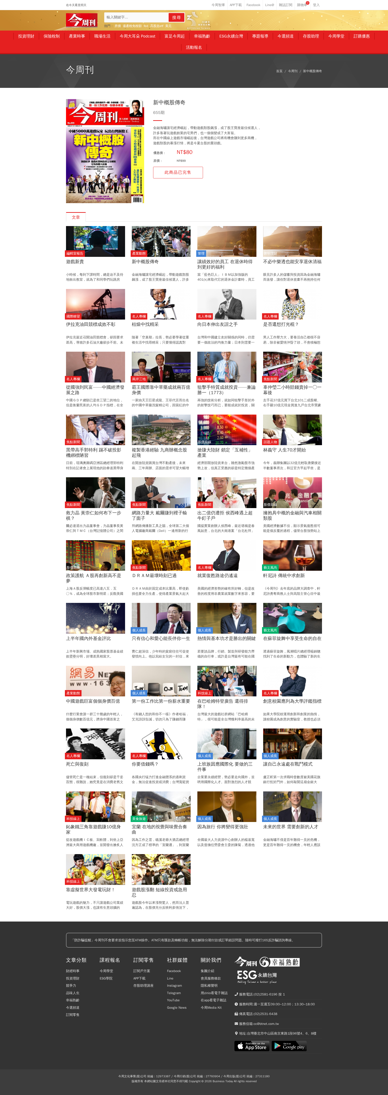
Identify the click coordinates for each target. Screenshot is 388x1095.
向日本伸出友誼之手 (217, 324)
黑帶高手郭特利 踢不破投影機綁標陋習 (93, 452)
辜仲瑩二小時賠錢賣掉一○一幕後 (292, 390)
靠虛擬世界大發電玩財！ (90, 890)
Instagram (174, 986)
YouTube (173, 1000)
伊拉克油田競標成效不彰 (90, 324)
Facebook (174, 971)
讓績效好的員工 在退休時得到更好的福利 (225, 264)
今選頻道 (72, 1008)
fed (146, 26)
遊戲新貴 (75, 261)
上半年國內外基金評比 (88, 638)
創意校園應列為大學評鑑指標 (292, 701)
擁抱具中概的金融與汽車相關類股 (292, 515)
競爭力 (71, 986)
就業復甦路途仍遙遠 (217, 575)
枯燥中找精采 (145, 324)
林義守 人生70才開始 (284, 450)
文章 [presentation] (76, 217)
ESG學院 (106, 978)
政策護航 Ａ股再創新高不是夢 (93, 578)
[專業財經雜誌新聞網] (81, 20)
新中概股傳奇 (312, 71)
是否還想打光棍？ (281, 324)
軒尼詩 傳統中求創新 (284, 575)
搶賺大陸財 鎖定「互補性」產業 (225, 452)
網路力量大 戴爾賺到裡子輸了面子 (159, 515)
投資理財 (72, 978)
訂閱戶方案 (141, 971)
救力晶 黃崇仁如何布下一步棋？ (93, 515)
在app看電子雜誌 (213, 1000)
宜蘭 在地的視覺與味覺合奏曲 (159, 829)
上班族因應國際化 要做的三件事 (225, 767)
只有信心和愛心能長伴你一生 (161, 638)
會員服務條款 (211, 978)
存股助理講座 (143, 986)
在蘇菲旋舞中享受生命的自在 (292, 638)
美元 (168, 26)
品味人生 (72, 993)
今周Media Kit (211, 1008)
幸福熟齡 (72, 1000)
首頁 (279, 71)
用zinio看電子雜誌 (214, 993)
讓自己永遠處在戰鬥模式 (288, 764)
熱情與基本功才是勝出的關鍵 (226, 638)
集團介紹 (207, 971)
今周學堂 (106, 971)
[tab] (76, 216)
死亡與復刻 (77, 764)
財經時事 (72, 971)
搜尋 (176, 17)
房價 (118, 26)
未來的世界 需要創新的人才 (290, 827)
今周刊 (293, 71)
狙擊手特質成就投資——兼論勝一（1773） (226, 390)
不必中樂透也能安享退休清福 (292, 261)
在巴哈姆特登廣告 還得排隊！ (222, 704)
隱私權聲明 (209, 986)
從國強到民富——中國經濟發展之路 (95, 390)
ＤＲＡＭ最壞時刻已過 (154, 575)
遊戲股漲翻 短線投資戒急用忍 (159, 892)
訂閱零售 (72, 1015)
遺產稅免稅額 (132, 26)
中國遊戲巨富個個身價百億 (93, 701)
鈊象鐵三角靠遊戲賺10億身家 (93, 829)
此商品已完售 (178, 172)
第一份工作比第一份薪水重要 (161, 701)
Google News (177, 1008)
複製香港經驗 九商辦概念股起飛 (159, 452)
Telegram (174, 993)
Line (170, 978)
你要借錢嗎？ (145, 764)
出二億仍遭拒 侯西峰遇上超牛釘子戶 (225, 515)
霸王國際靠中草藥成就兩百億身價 (161, 390)
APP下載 (139, 978)
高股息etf (156, 26)
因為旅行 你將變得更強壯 (222, 827)
